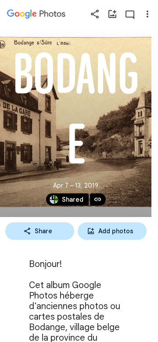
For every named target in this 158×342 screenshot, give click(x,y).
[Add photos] (112, 14)
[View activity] (130, 14)
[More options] (147, 14)
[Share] (95, 14)
